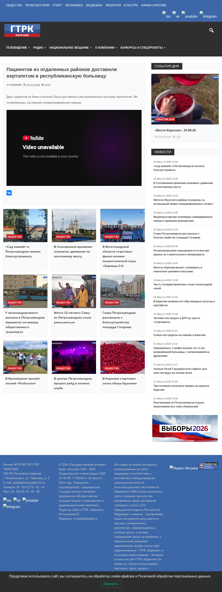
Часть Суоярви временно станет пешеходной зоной (182, 286)
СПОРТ (57, 5)
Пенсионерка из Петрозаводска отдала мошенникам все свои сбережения (178, 404)
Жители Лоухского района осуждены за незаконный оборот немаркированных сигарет (183, 201)
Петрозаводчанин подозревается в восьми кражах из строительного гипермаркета (181, 252)
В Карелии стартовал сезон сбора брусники (120, 381)
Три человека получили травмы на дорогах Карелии (181, 387)
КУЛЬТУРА (131, 5)
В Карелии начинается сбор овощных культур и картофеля (184, 303)
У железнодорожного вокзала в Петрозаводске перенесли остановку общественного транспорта (25, 322)
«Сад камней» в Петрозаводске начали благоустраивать (23, 251)
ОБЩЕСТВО (14, 5)
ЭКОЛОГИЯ (113, 5)
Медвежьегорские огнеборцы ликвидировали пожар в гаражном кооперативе (182, 218)
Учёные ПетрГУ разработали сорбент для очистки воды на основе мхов (180, 370)
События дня (165, 119)
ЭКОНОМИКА (74, 5)
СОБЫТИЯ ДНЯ (167, 66)
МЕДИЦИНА (94, 5)
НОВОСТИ (163, 152)
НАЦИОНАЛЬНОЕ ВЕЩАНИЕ (69, 47)
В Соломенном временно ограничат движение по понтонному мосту (73, 251)
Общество (15, 236)
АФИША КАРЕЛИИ (153, 5)
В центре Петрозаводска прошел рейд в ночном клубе (73, 383)
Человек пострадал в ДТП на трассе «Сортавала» (176, 320)
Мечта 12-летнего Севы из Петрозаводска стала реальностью (72, 317)
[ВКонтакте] (9, 192)
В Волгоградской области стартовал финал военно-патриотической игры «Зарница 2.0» (119, 256)
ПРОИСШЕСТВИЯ (37, 5)
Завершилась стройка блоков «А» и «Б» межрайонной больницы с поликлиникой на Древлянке (181, 352)
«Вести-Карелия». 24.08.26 (175, 130)
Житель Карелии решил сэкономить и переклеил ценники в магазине (177, 269)
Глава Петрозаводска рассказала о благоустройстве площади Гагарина (119, 320)
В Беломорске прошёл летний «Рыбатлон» (22, 381)
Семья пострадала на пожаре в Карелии (179, 335)
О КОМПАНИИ (104, 47)
